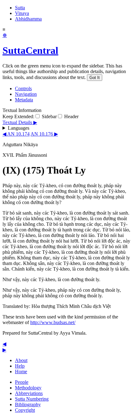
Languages (18, 128)
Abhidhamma (28, 18)
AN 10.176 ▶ (44, 134)
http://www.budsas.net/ (52, 322)
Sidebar (49, 116)
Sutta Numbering (32, 399)
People (21, 382)
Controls (23, 88)
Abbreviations (29, 393)
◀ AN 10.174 (16, 134)
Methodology (28, 387)
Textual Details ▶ (19, 122)
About (21, 360)
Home (21, 371)
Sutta (20, 7)
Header (71, 116)
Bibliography (28, 404)
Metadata (24, 99)
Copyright (25, 410)
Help (20, 366)
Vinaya (22, 13)
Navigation (26, 94)
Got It (94, 77)
